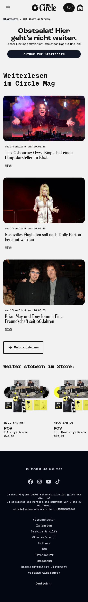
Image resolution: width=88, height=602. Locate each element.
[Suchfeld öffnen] (69, 7)
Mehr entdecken (26, 347)
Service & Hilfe (44, 531)
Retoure (44, 543)
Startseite (10, 19)
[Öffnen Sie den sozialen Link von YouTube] (48, 481)
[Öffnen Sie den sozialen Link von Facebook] (30, 481)
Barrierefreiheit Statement (44, 566)
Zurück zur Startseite (44, 54)
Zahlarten (44, 525)
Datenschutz (44, 555)
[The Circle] (44, 7)
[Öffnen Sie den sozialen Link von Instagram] (39, 481)
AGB (44, 549)
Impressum (44, 561)
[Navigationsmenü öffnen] (7, 7)
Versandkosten (44, 519)
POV (8, 428)
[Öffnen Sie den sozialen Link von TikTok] (57, 481)
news (8, 165)
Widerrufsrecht (44, 537)
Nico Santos (14, 422)
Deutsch (41, 583)
